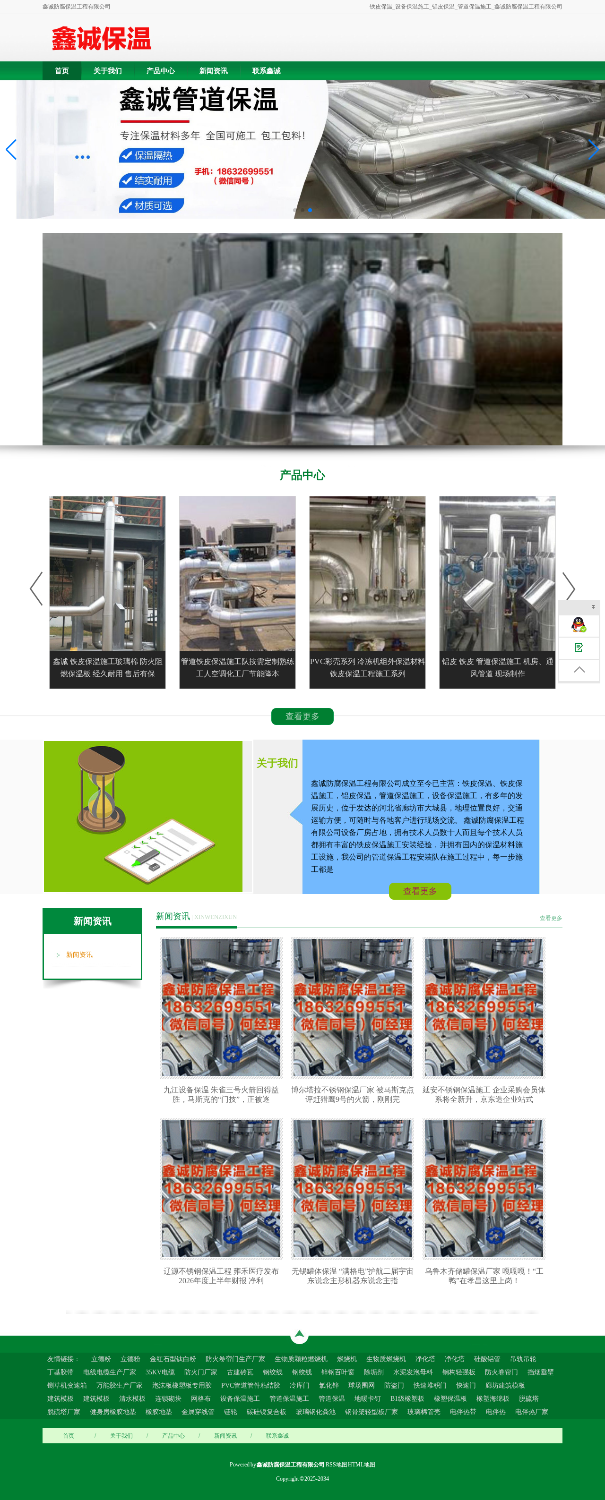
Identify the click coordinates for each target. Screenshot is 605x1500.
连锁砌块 (168, 1398)
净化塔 (425, 1359)
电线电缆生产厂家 (109, 1372)
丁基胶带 (60, 1372)
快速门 (466, 1385)
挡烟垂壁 (540, 1372)
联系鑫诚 (266, 71)
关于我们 (108, 71)
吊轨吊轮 (523, 1359)
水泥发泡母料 (413, 1372)
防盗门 (394, 1385)
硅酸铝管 (487, 1359)
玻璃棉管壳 (424, 1411)
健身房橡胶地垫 (113, 1411)
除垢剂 (374, 1372)
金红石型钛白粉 (173, 1359)
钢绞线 (273, 1372)
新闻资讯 (213, 71)
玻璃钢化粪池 (316, 1411)
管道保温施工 (289, 1398)
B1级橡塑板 (407, 1398)
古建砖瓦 (240, 1372)
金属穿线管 (198, 1411)
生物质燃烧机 (386, 1359)
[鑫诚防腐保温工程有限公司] (102, 37)
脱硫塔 (529, 1398)
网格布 (201, 1398)
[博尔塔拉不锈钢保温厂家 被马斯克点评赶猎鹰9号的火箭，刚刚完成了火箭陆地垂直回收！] (355, 1007)
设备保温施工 (240, 1398)
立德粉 (101, 1359)
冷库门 (300, 1385)
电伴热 (496, 1411)
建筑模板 (60, 1398)
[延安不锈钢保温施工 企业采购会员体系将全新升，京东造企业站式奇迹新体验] (486, 1007)
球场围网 (361, 1385)
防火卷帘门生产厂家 (235, 1359)
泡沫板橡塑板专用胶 (182, 1385)
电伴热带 (463, 1411)
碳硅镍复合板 (266, 1411)
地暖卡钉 (367, 1398)
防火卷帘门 (501, 1372)
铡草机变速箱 (67, 1385)
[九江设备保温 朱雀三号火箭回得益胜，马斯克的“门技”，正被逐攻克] (223, 1007)
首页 (62, 71)
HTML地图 (361, 1464)
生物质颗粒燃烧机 (301, 1359)
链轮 (230, 1411)
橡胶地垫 (159, 1411)
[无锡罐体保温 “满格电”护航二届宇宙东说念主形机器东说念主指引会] (355, 1188)
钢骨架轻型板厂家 (371, 1411)
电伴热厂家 (531, 1411)
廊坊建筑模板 (505, 1385)
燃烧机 (347, 1359)
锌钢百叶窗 (337, 1372)
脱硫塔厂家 (63, 1411)
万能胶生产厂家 (119, 1385)
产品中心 (161, 71)
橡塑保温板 (450, 1398)
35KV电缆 (160, 1372)
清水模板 (132, 1398)
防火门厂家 (200, 1372)
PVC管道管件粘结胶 (250, 1385)
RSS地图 (336, 1464)
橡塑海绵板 (493, 1398)
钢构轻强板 (458, 1372)
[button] (594, 149)
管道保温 (332, 1398)
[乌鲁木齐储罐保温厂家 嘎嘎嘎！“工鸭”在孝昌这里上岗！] (486, 1188)
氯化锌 (329, 1385)
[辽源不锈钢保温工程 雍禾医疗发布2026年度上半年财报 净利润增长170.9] (223, 1188)
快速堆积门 (430, 1385)
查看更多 (302, 716)
